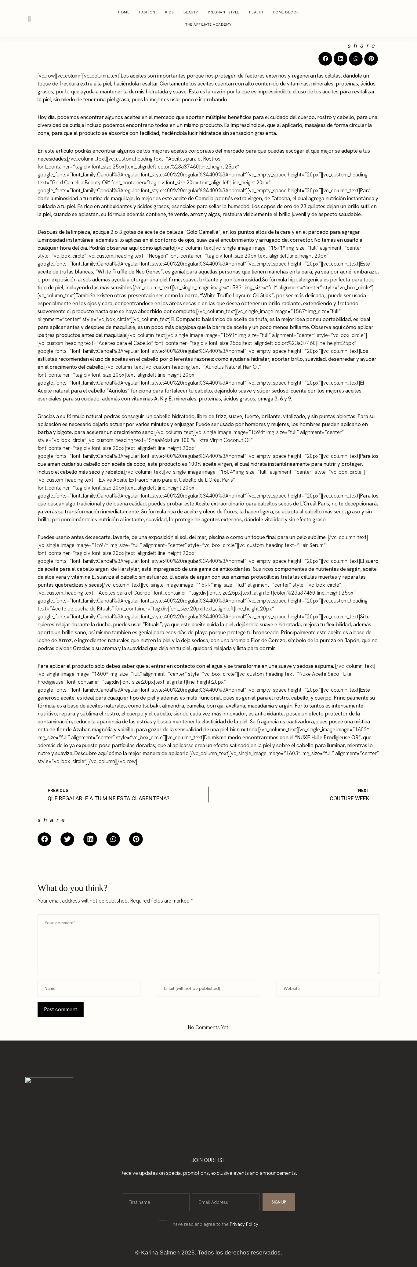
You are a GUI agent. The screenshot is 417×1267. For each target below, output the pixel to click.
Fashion (147, 12)
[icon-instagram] (382, 18)
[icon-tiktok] (405, 18)
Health (256, 12)
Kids (169, 12)
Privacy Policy (244, 1224)
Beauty (190, 12)
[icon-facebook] (393, 18)
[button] (325, 59)
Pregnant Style (223, 12)
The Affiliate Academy (208, 24)
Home (123, 12)
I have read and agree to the (214, 1224)
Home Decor (286, 12)
